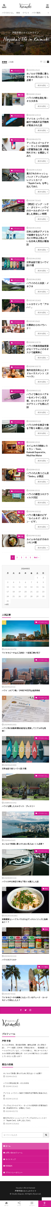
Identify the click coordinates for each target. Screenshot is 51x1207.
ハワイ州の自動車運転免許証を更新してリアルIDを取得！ (24, 729)
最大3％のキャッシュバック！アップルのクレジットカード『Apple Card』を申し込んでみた (38, 180)
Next (36, 557)
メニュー (32, 1205)
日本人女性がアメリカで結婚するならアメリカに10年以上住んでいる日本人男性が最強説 (38, 238)
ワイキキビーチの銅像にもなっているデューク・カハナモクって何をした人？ (25, 998)
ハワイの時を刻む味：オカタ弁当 (38, 99)
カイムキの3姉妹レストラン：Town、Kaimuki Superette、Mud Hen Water (37, 450)
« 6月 (7, 604)
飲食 (18, 13)
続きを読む (42, 85)
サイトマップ (10, 1159)
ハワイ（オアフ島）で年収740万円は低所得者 (21, 690)
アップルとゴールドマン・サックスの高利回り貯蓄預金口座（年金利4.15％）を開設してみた (38, 149)
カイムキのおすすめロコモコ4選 (38, 541)
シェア (19, 1205)
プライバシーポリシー (13, 1172)
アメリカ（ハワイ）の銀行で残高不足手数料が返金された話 (38, 122)
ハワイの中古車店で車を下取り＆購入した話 (38, 426)
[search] (46, 1135)
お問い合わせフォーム (13, 1153)
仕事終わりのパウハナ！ (37, 327)
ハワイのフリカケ (9, 960)
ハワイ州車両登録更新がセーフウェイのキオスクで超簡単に (38, 349)
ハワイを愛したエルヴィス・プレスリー (18, 806)
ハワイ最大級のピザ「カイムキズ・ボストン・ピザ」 (38, 518)
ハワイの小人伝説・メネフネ (38, 285)
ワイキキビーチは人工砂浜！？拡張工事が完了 (21, 653)
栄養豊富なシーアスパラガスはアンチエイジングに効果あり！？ (25, 920)
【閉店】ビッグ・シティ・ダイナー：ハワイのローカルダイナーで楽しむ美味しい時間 (38, 209)
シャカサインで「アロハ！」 (38, 306)
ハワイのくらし (8, 13)
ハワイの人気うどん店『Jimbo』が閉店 (38, 475)
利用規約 (8, 1166)
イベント (25, 13)
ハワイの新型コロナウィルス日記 (38, 496)
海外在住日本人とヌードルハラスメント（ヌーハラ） (38, 373)
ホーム (8, 1146)
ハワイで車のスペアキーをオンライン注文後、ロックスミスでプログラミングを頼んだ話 (38, 400)
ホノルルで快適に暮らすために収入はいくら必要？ (38, 76)
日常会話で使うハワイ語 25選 (38, 264)
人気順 (10, 62)
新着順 (4, 62)
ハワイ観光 (36, 13)
